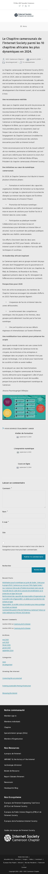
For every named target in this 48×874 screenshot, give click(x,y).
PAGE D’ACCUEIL (23, 857)
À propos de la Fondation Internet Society (20, 821)
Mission (20, 863)
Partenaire (41, 863)
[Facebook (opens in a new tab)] (22, 5)
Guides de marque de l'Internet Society (19, 830)
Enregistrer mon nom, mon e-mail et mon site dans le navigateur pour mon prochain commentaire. (23, 548)
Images (25, 859)
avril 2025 (5, 642)
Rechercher (6, 566)
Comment (7, 488)
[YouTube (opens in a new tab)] (28, 5)
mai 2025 (5, 640)
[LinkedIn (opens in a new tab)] (25, 5)
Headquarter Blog (11, 788)
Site (3, 532)
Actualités (7, 859)
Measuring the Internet (9, 693)
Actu (11, 859)
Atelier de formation (24, 433)
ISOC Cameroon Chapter (15, 59)
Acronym (18, 859)
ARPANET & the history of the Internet (19, 759)
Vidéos (31, 859)
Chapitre (7, 727)
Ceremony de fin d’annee (22, 624)
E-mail (5, 522)
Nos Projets (12, 863)
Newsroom (8, 782)
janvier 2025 (6, 648)
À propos (6, 863)
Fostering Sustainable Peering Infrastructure (16, 686)
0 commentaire (29, 62)
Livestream (38, 859)
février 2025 (6, 645)
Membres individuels (12, 721)
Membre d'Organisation (13, 738)
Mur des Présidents (30, 863)
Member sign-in (10, 715)
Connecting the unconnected (12, 678)
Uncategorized (11, 62)
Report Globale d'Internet (14, 776)
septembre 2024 (7, 650)
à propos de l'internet (12, 753)
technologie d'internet (13, 765)
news (4, 662)
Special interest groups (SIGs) (15, 733)
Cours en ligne (24, 464)
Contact (24, 867)
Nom (5, 511)
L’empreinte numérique (24, 448)
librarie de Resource (11, 771)
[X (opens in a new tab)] (19, 5)
